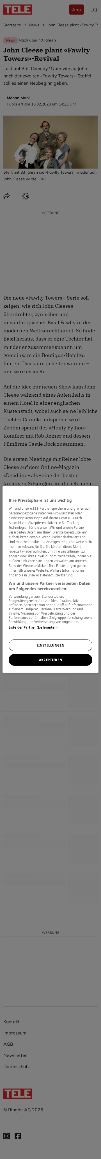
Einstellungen (50, 645)
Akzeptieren (50, 660)
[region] (50, 579)
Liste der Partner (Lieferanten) (33, 627)
